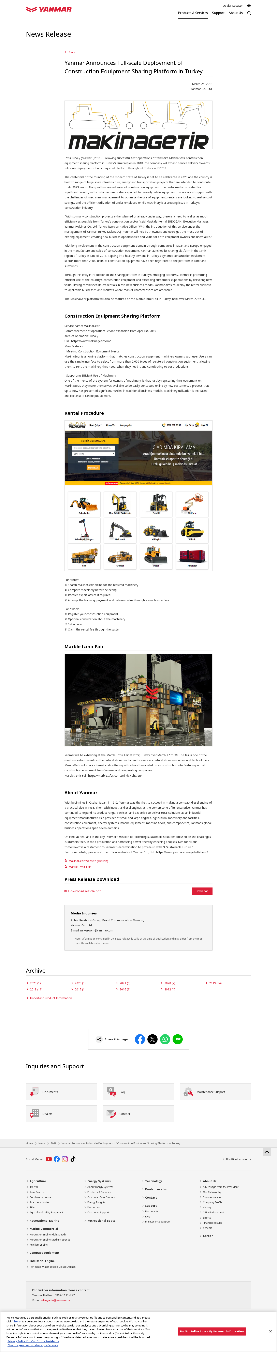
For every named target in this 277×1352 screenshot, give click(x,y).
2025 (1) (35, 983)
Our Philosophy (212, 1192)
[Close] (270, 1331)
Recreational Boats (101, 1220)
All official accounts (238, 1159)
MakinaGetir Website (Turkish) (88, 861)
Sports (207, 1217)
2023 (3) (80, 983)
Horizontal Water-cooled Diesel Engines (53, 1267)
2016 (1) (125, 989)
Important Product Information (51, 998)
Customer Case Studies (101, 1197)
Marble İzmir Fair (80, 867)
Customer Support (98, 1212)
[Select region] (249, 5)
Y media (207, 1228)
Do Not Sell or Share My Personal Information (212, 1331)
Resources (93, 1207)
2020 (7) (169, 983)
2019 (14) (215, 983)
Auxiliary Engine (39, 1244)
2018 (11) (36, 989)
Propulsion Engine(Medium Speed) (50, 1239)
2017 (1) (80, 989)
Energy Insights (96, 1202)
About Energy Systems (100, 1187)
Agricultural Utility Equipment (46, 1212)
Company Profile (212, 1202)
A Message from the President (220, 1187)
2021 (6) (125, 983)
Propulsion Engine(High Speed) (47, 1234)
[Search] (249, 15)
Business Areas (212, 1197)
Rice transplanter (39, 1202)
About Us (209, 1181)
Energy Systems (99, 1181)
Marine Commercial (44, 1229)
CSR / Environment (213, 1212)
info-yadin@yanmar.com (56, 1300)
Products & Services (99, 1192)
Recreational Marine (44, 1220)
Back (72, 52)
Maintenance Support (157, 1221)
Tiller (32, 1207)
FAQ (147, 1216)
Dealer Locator (233, 5)
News (42, 1143)
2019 (53, 1143)
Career (208, 1236)
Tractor (34, 1187)
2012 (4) (169, 989)
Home (29, 1143)
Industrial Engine (42, 1261)
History (207, 1207)
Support (151, 1205)
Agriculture (38, 1181)
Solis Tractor (37, 1192)
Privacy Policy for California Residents (33, 1341)
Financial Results (212, 1223)
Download (202, 891)
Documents (152, 1211)
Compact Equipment (44, 1253)
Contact (151, 1197)
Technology (153, 1181)
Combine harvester (41, 1197)
